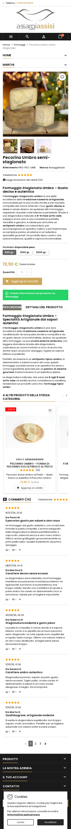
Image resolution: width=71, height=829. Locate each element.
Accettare (50, 822)
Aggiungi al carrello (21, 281)
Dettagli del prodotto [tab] (44, 307)
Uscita (20, 822)
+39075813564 (24, 3)
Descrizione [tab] (12, 307)
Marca (44, 167)
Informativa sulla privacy (23, 814)
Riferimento (10, 167)
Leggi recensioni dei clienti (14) (24, 180)
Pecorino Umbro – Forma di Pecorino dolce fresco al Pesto (30, 465)
